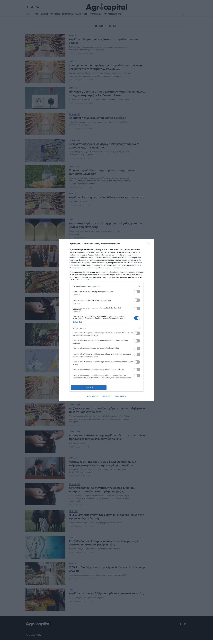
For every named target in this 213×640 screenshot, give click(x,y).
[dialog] (106, 320)
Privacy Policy (120, 396)
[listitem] (106, 286)
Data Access (106, 396)
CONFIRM (88, 387)
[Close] (149, 244)
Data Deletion (92, 396)
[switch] (137, 291)
